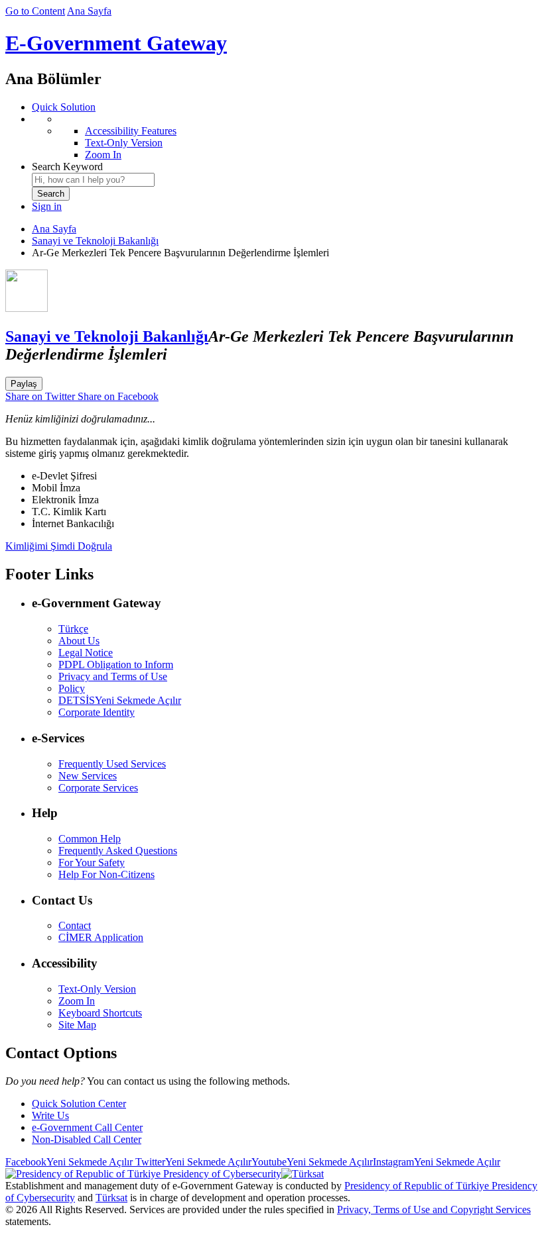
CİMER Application (100, 937)
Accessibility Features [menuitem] (130, 130)
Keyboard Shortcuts (100, 1012)
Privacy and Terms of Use (112, 676)
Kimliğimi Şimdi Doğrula (58, 546)
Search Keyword (67, 166)
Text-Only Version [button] (97, 989)
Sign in (47, 206)
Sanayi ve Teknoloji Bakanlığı (95, 240)
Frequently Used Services (112, 763)
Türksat (111, 1197)
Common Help (89, 838)
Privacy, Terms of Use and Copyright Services (434, 1209)
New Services (87, 775)
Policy (71, 688)
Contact (74, 925)
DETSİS (119, 700)
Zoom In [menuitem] (103, 154)
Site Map (77, 1024)
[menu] (285, 137)
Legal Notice (85, 652)
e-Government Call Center (87, 1127)
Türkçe (73, 628)
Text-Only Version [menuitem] (124, 142)
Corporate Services (98, 787)
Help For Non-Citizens (106, 874)
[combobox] (93, 180)
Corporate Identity (96, 712)
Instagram (436, 1161)
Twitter (192, 1161)
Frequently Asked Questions (117, 850)
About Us (79, 640)
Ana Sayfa (89, 11)
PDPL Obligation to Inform (115, 664)
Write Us (50, 1115)
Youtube (312, 1161)
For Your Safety (91, 862)
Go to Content (35, 11)
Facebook (69, 1161)
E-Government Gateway (116, 43)
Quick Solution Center (79, 1103)
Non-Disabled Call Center (86, 1139)
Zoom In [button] (76, 1001)
